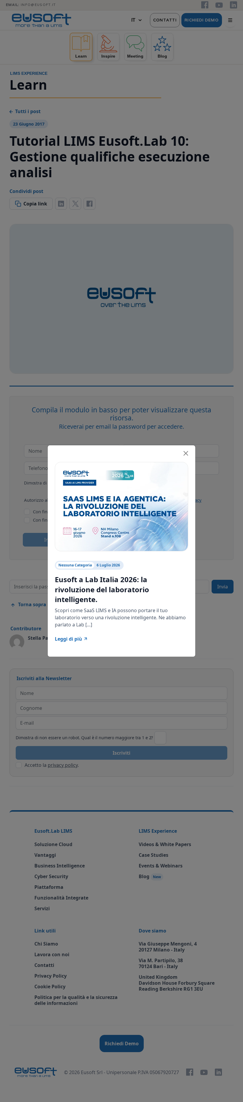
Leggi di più (68, 639)
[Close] (186, 452)
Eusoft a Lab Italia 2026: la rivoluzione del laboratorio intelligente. (102, 589)
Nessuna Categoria (75, 565)
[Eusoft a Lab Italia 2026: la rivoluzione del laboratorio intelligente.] (121, 506)
